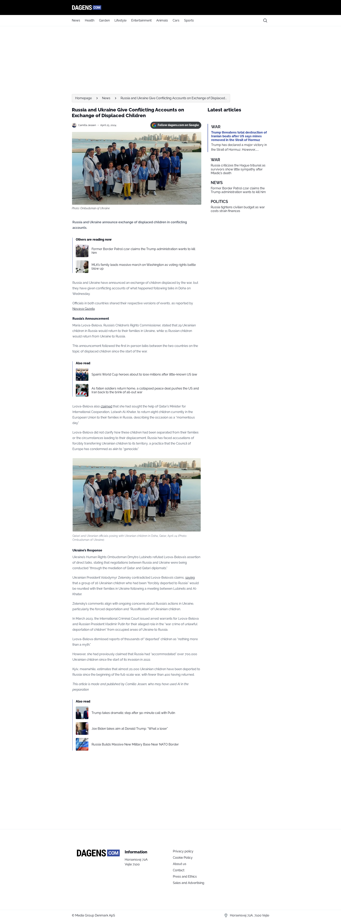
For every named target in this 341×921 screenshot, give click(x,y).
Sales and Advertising (188, 883)
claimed (106, 406)
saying (190, 577)
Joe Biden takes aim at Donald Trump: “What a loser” (130, 728)
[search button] (265, 20)
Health (89, 20)
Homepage (83, 98)
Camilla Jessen (87, 125)
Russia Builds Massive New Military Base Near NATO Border (135, 744)
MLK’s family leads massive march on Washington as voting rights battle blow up (144, 266)
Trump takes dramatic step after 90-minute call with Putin (133, 713)
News (76, 20)
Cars (176, 20)
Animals (162, 20)
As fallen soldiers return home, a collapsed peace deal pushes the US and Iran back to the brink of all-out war (145, 390)
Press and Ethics (185, 876)
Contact (178, 870)
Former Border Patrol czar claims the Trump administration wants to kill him (143, 251)
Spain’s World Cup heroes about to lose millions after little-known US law (144, 374)
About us (179, 864)
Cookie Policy (183, 857)
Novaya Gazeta (83, 309)
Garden (104, 20)
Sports (189, 20)
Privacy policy (183, 851)
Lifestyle (120, 20)
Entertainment (141, 20)
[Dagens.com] (170, 7)
